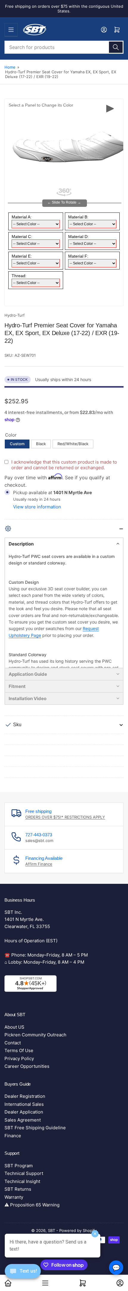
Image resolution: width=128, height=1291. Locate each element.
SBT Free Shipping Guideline (35, 1127)
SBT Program (18, 1165)
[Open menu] (11, 29)
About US (14, 1027)
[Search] (115, 47)
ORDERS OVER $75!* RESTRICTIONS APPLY (65, 817)
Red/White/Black (72, 443)
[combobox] (64, 47)
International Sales (24, 1104)
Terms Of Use (18, 1050)
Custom (17, 443)
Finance (12, 1135)
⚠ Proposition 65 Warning (32, 1205)
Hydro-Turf (14, 315)
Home (9, 67)
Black (41, 443)
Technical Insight (22, 1181)
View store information (37, 507)
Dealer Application (23, 1112)
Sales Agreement (22, 1120)
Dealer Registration (24, 1096)
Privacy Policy (19, 1058)
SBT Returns (17, 1189)
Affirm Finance (38, 864)
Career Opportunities (26, 1066)
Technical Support (23, 1173)
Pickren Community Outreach (35, 1035)
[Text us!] (23, 1275)
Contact (12, 1043)
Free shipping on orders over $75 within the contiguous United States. (64, 8)
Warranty (13, 1197)
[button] (64, 543)
